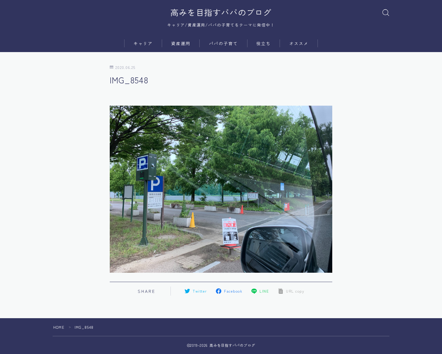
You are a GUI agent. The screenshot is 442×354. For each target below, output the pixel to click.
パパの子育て (223, 43)
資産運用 (180, 43)
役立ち (263, 43)
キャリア (143, 43)
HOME (58, 327)
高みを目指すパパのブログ (221, 12)
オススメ (298, 43)
